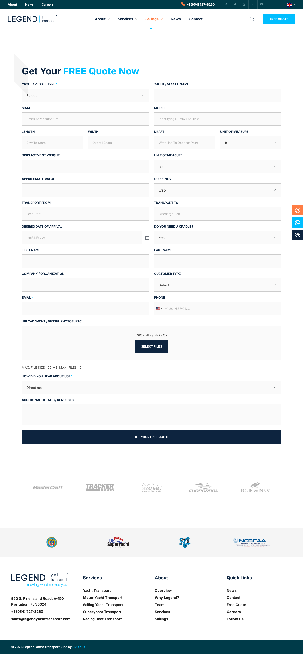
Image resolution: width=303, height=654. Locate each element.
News (232, 590)
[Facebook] (226, 4)
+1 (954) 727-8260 (27, 611)
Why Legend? (167, 597)
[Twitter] (235, 4)
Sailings (161, 619)
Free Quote (236, 604)
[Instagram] (244, 4)
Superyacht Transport (102, 612)
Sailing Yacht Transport (103, 604)
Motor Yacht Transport (102, 597)
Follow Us (235, 619)
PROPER (78, 647)
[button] (12, 4)
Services (162, 612)
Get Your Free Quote (151, 437)
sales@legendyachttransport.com (41, 619)
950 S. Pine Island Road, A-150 (37, 598)
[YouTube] (262, 4)
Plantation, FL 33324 (29, 604)
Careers (234, 612)
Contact (233, 597)
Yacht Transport (97, 590)
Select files (151, 346)
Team (160, 604)
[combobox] (159, 308)
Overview (163, 590)
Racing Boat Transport (102, 619)
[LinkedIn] (253, 4)
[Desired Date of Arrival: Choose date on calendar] (146, 237)
